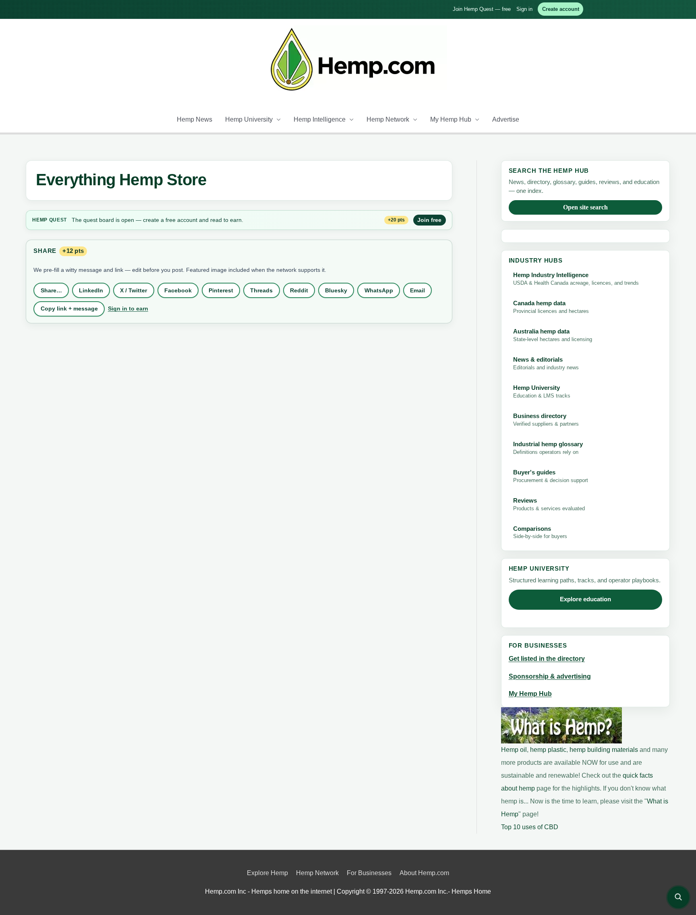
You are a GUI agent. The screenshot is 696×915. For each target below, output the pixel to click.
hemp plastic (548, 749)
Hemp (40, 219)
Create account (560, 9)
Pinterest (221, 290)
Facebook (178, 290)
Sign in (524, 9)
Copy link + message (69, 308)
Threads (261, 290)
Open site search (585, 207)
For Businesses (369, 872)
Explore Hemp (267, 872)
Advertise (505, 119)
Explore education (585, 599)
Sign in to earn (128, 308)
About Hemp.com (424, 872)
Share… (51, 290)
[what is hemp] (561, 724)
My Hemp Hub (450, 119)
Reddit (299, 290)
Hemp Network (388, 119)
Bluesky (336, 290)
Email (417, 290)
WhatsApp (379, 290)
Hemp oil (514, 749)
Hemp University (249, 119)
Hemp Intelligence (320, 119)
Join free (429, 220)
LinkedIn (91, 290)
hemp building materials (605, 749)
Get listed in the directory (547, 658)
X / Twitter (133, 290)
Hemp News (194, 119)
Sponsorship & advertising (550, 676)
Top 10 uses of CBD (529, 827)
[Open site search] (678, 897)
